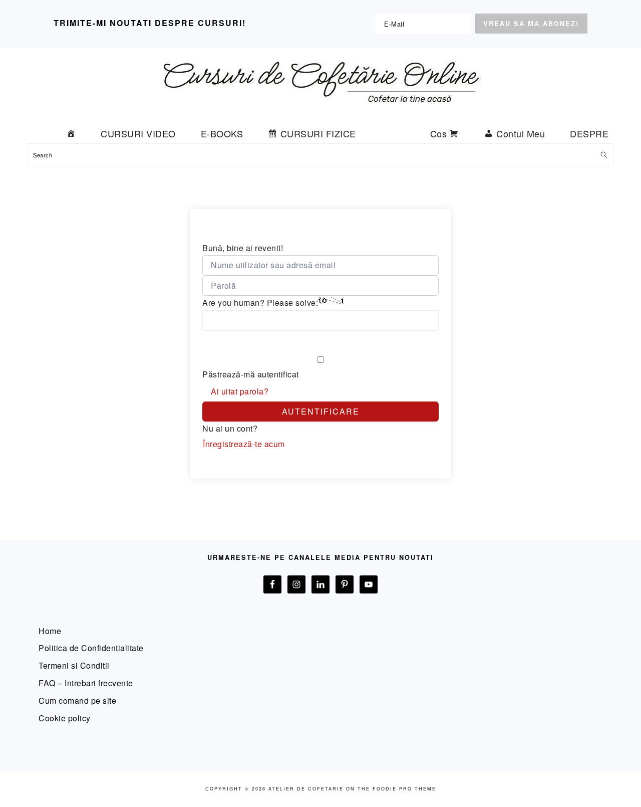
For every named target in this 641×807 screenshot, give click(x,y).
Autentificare (321, 411)
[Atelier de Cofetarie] (320, 111)
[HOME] (71, 133)
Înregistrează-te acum (244, 444)
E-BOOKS (222, 133)
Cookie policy (65, 718)
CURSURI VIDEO (138, 133)
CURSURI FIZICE (318, 133)
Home (50, 631)
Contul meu (520, 133)
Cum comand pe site (77, 700)
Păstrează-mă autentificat (250, 374)
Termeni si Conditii (74, 665)
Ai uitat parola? (239, 391)
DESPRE (589, 133)
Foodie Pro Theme (404, 788)
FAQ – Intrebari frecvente (86, 683)
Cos (438, 133)
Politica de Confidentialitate (91, 648)
